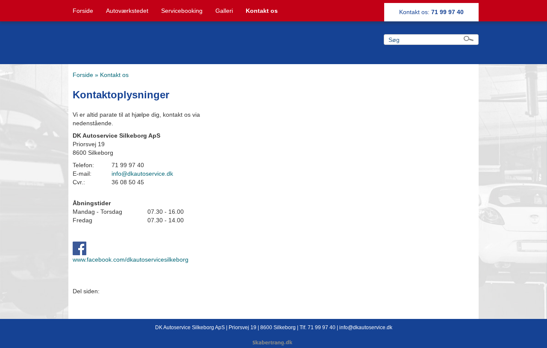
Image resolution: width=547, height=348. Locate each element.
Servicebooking (182, 10)
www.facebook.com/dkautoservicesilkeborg (130, 259)
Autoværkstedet (127, 10)
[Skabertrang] (273, 343)
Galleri (224, 10)
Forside (83, 10)
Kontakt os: (431, 12)
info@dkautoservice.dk (142, 173)
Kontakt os (262, 10)
